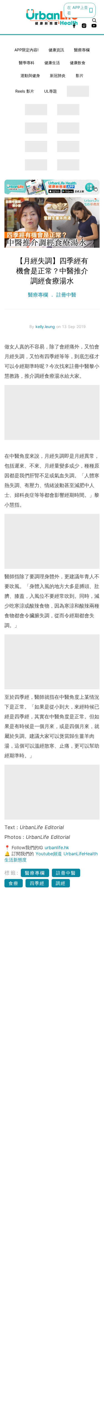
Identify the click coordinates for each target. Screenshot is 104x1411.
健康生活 (52, 62)
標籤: (11, 873)
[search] (94, 20)
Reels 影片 (24, 91)
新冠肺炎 (57, 75)
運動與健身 (30, 75)
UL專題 (50, 91)
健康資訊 (56, 49)
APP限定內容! (26, 49)
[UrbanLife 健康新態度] (52, 17)
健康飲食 (77, 62)
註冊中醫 (65, 295)
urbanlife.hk (57, 847)
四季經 (37, 883)
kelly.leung (45, 326)
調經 (61, 883)
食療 (14, 883)
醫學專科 (26, 62)
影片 (79, 75)
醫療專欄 (82, 49)
